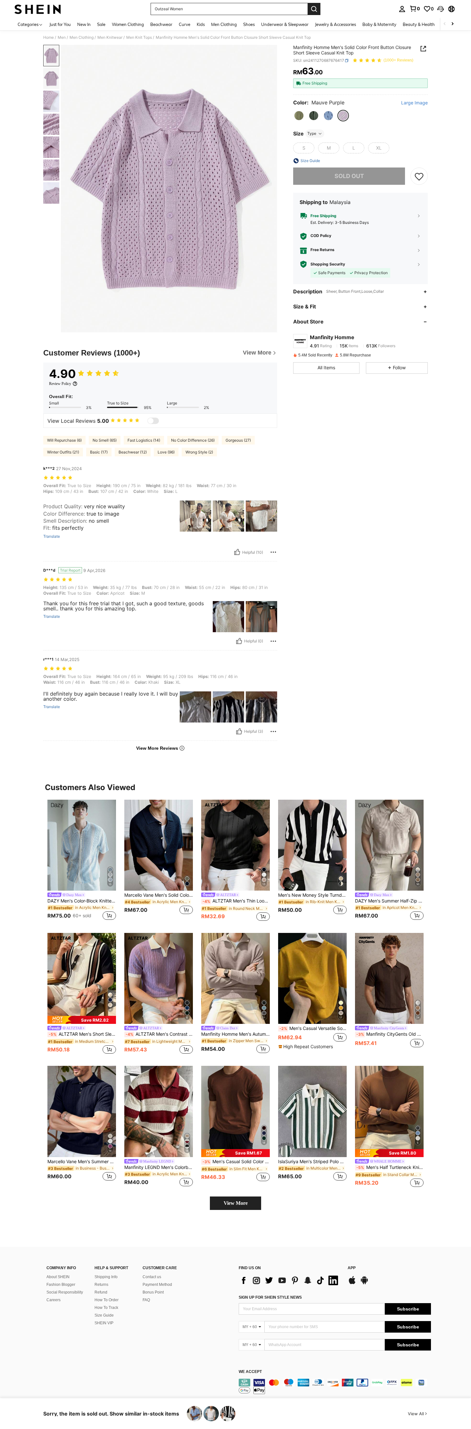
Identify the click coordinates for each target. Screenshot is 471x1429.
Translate (51, 536)
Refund (101, 1292)
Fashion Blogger (60, 1284)
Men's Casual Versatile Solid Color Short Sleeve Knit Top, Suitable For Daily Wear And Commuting (313, 1028)
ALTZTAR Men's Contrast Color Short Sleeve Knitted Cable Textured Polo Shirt (159, 1034)
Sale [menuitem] (101, 24)
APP (352, 1268)
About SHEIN (58, 1277)
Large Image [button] (414, 102)
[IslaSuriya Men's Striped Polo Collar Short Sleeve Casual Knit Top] (312, 1111)
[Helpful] (237, 552)
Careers (53, 1300)
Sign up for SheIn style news (270, 1297)
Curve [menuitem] (184, 24)
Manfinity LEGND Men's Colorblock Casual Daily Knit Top (158, 1167)
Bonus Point (153, 1292)
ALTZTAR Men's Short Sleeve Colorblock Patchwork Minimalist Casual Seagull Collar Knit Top (82, 1034)
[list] (290, 1280)
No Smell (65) (105, 440)
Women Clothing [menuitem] (128, 24)
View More (236, 1203)
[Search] (314, 9)
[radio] (299, 115)
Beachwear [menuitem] (161, 24)
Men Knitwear (109, 37)
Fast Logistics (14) (144, 440)
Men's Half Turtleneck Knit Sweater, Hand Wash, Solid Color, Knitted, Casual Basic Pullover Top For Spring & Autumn (390, 1167)
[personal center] (402, 9)
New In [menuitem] (84, 24)
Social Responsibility (64, 1292)
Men (62, 37)
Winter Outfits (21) (63, 452)
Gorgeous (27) (238, 440)
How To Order (107, 1300)
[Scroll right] (452, 24)
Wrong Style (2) (199, 452)
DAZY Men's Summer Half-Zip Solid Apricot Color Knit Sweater (389, 900)
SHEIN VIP (104, 1323)
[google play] (364, 1283)
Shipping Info (106, 1277)
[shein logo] (37, 9)
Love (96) (166, 452)
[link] (414, 8)
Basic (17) (99, 452)
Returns (101, 1284)
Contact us (152, 1277)
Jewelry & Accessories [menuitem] (335, 24)
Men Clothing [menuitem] (224, 24)
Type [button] (311, 133)
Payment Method (157, 1284)
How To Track (106, 1307)
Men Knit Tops (139, 37)
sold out (349, 176)
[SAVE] (419, 176)
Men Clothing (82, 37)
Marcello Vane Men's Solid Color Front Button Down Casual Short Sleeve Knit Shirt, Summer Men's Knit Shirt (158, 895)
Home (48, 37)
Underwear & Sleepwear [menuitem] (285, 24)
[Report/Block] (273, 552)
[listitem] (82, 861)
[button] (440, 9)
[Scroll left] (444, 24)
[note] (81, 1020)
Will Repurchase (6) (64, 440)
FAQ (146, 1300)
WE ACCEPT (250, 1372)
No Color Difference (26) (193, 440)
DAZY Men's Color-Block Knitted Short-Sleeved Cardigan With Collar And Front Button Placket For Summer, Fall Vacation (81, 900)
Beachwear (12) (133, 452)
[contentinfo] (335, 1386)
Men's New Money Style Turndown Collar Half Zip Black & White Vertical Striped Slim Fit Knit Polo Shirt (312, 895)
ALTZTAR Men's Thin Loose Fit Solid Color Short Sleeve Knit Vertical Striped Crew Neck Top (236, 900)
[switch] (153, 421)
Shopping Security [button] (327, 264)
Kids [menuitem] (201, 24)
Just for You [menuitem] (60, 24)
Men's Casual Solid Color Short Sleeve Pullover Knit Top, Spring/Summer (236, 1161)
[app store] (352, 1283)
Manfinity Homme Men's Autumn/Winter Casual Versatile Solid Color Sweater (235, 1034)
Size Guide (104, 1315)
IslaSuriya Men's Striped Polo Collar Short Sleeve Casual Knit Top (312, 1161)
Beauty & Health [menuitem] (419, 24)
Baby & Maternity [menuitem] (379, 24)
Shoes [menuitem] (249, 24)
